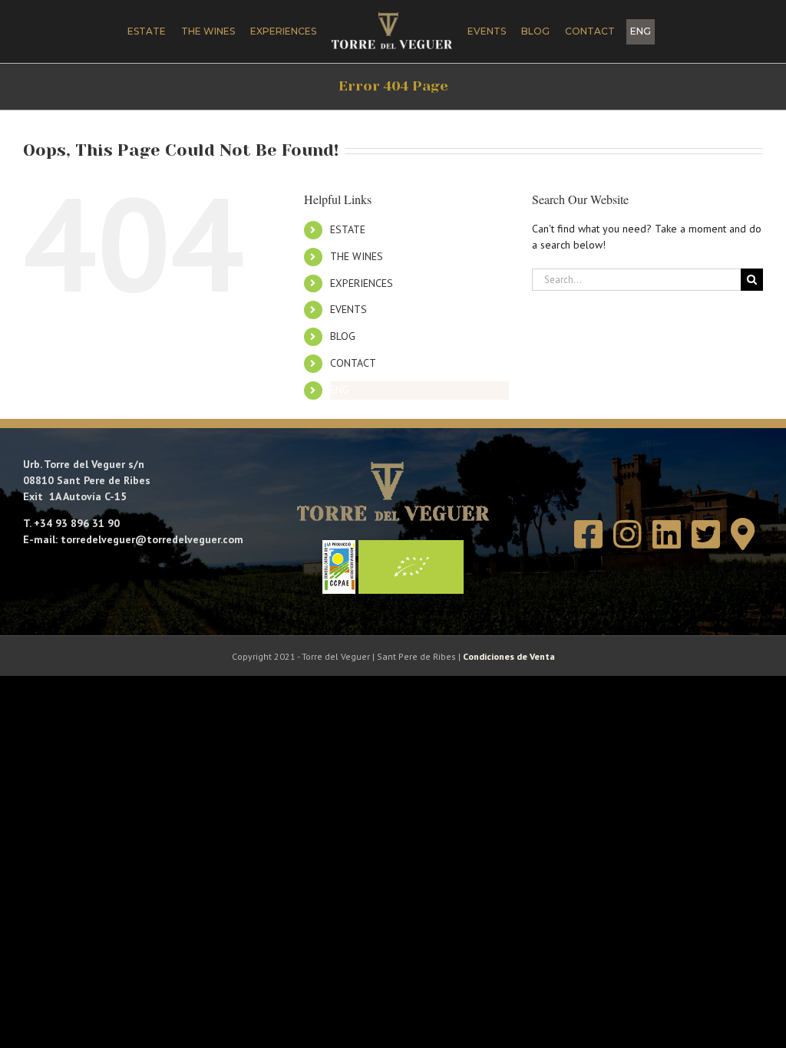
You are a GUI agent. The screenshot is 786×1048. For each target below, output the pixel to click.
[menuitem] (640, 31)
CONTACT (353, 363)
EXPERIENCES (361, 283)
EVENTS (348, 309)
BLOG (342, 336)
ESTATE (347, 229)
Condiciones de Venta (509, 656)
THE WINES (356, 256)
